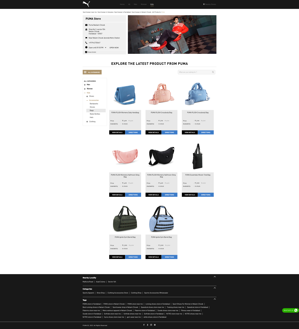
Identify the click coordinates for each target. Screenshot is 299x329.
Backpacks (94, 104)
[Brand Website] (155, 325)
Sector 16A (112, 282)
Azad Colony (100, 282)
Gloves (92, 107)
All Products (156, 12)
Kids (88, 93)
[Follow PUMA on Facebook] (144, 325)
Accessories (94, 100)
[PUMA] (86, 4)
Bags (92, 110)
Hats (91, 117)
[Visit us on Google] (147, 325)
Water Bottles (95, 114)
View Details (117, 132)
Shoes (91, 96)
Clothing (92, 121)
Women (90, 89)
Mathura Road (88, 282)
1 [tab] (168, 50)
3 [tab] (175, 50)
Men (88, 85)
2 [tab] (172, 50)
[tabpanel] (172, 34)
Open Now (114, 48)
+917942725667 (94, 43)
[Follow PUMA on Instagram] (151, 325)
